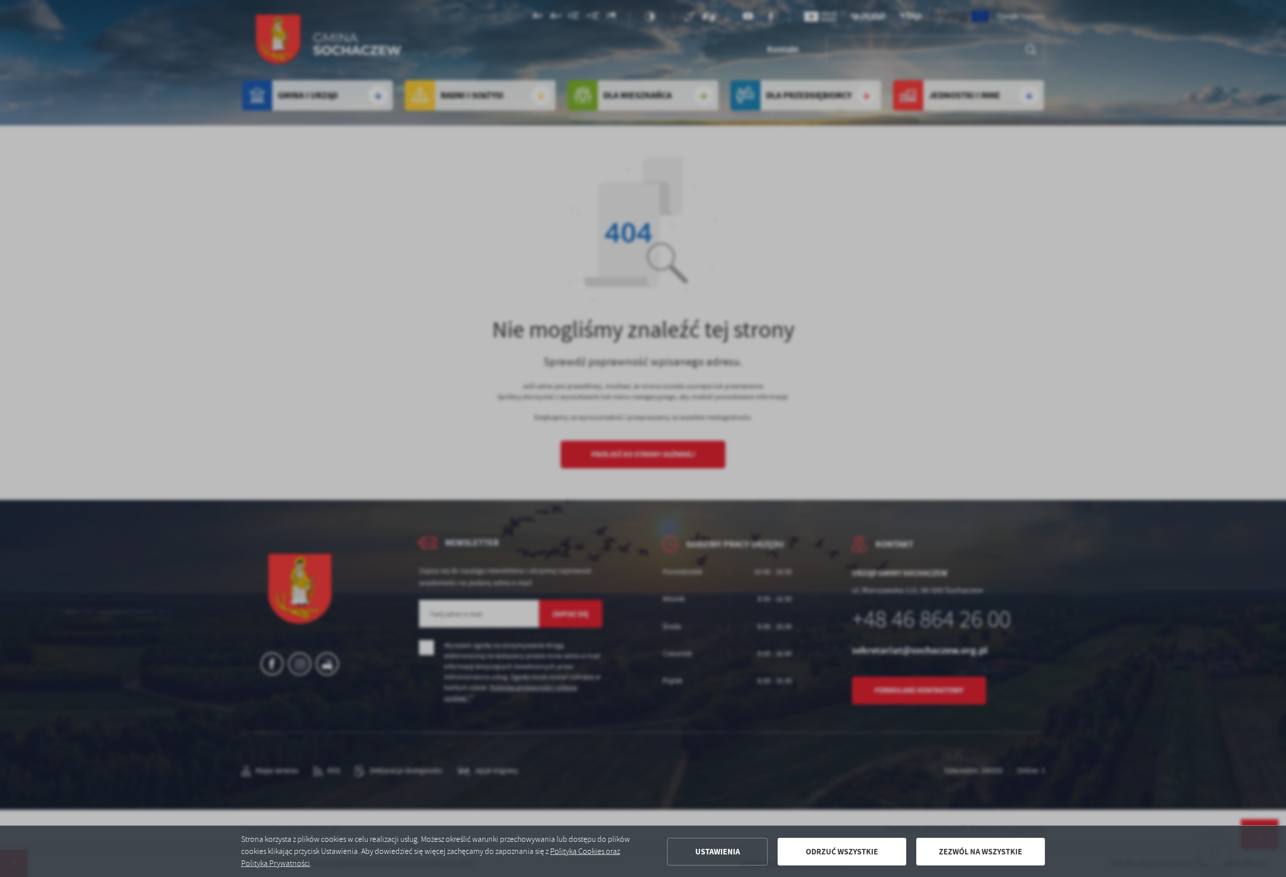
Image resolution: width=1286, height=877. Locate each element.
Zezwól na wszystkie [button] (980, 851)
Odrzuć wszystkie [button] (842, 851)
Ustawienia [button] (717, 851)
